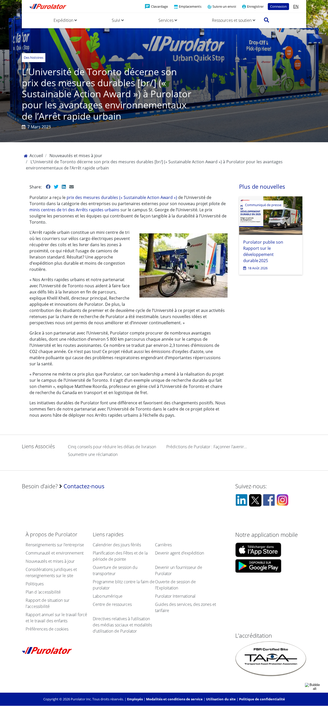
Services (166, 20)
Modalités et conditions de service (174, 699)
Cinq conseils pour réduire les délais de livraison (112, 447)
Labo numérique (107, 596)
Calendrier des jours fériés (117, 545)
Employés (135, 699)
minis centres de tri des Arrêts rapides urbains (74, 210)
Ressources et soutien (232, 20)
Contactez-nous (84, 486)
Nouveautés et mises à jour (75, 155)
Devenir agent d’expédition (179, 553)
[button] (266, 19)
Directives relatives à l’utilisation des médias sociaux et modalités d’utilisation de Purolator (122, 625)
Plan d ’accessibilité (43, 592)
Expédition (64, 20)
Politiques (35, 584)
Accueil (35, 155)
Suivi (116, 20)
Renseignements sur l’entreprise (55, 545)
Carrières (163, 545)
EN (296, 6)
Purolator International (175, 596)
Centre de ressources (112, 604)
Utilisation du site (221, 699)
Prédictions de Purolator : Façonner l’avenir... (206, 447)
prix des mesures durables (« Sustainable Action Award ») (122, 197)
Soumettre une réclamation (93, 454)
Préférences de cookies (47, 629)
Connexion (278, 6)
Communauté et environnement (55, 553)
